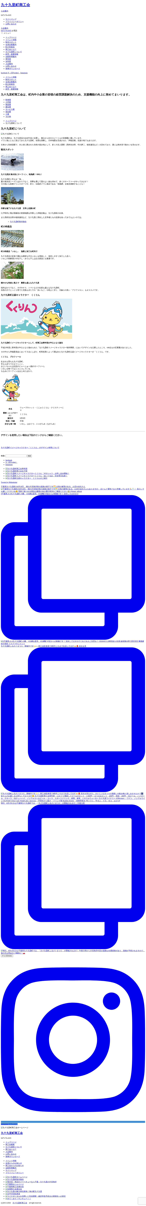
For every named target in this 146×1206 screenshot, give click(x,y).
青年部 (8, 59)
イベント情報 (10, 40)
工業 (7, 114)
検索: (3, 456)
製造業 (8, 104)
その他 (8, 117)
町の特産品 (10, 47)
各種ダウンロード (12, 69)
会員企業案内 (10, 45)
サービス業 (10, 109)
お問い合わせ (10, 24)
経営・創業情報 (11, 54)
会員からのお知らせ (13, 1163)
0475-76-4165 (6, 31)
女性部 (8, 61)
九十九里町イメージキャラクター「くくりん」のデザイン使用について (30, 448)
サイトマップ (10, 19)
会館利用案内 (10, 57)
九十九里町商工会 (15, 5)
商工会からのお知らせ (14, 1166)
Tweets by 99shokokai (9, 482)
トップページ (10, 37)
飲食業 (8, 100)
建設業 (8, 107)
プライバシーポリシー (14, 22)
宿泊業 (8, 112)
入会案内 (9, 64)
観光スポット (10, 42)
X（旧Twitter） (14, 73)
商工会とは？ (10, 49)
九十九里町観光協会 (18, 222)
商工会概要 (10, 1144)
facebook (4, 73)
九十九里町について (13, 52)
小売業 (8, 102)
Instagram (23, 73)
